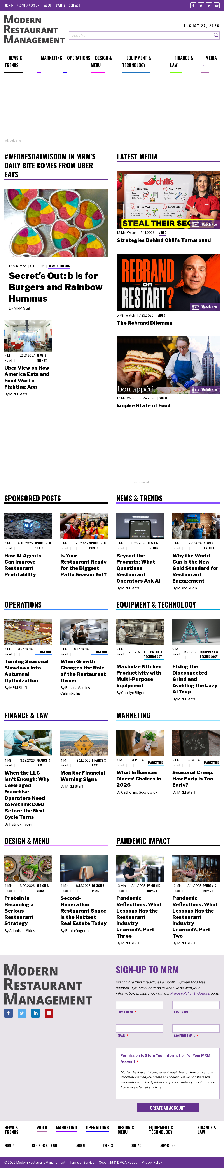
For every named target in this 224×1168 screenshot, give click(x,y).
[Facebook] (193, 5)
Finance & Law (43, 763)
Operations (43, 651)
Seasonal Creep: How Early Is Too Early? (192, 778)
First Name (125, 1011)
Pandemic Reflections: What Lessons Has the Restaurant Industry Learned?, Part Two (195, 917)
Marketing (156, 762)
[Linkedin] (209, 5)
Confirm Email (184, 1035)
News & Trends (59, 265)
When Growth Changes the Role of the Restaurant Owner (83, 670)
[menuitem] (8, 5)
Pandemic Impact (154, 888)
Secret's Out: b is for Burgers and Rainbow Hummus (56, 287)
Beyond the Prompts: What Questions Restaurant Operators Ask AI (138, 568)
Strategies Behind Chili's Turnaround (164, 240)
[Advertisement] (112, 108)
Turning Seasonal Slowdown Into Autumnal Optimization (26, 670)
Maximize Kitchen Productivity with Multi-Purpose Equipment (139, 675)
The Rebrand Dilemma (144, 323)
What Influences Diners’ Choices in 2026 (138, 778)
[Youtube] (217, 5)
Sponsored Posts (42, 545)
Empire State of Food (144, 405)
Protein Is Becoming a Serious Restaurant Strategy (19, 910)
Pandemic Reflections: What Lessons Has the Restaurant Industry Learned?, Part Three (139, 917)
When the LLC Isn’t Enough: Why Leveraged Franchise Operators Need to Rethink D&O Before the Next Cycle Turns (26, 795)
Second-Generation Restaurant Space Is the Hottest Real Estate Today (83, 910)
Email (121, 1035)
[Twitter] (201, 5)
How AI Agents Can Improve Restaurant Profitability (22, 565)
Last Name (181, 1011)
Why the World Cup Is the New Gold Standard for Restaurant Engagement (195, 568)
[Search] (216, 35)
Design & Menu (42, 888)
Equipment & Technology (153, 654)
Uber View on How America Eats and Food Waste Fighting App (26, 377)
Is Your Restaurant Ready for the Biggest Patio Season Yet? (83, 565)
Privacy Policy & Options (190, 993)
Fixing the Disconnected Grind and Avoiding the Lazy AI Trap (194, 679)
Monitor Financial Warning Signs (82, 776)
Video (162, 232)
